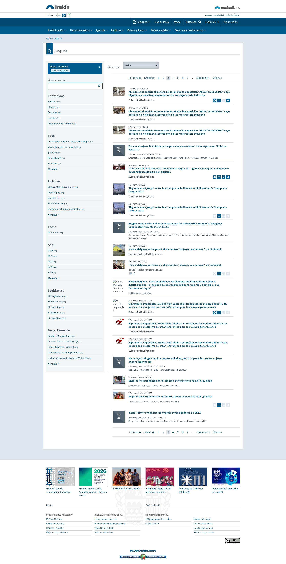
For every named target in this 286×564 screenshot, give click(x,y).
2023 (52, 267)
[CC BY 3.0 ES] (232, 540)
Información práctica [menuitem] (157, 515)
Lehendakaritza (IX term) (63, 347)
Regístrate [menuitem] (210, 21)
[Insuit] (64, 15)
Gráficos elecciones (104, 532)
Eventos (54, 118)
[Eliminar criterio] (99, 67)
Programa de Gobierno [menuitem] (189, 30)
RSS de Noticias (54, 519)
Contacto (208, 15)
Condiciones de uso (203, 528)
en (59, 15)
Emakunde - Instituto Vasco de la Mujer (70, 141)
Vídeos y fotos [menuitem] (136, 30)
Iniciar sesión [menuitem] (230, 21)
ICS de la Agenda (54, 528)
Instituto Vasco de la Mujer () (64, 341)
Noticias (54, 101)
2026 (52, 250)
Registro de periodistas (57, 532)
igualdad (54, 152)
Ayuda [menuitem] (177, 21)
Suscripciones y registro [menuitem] (59, 515)
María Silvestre (57, 203)
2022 (52, 272)
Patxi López (56, 192)
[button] (141, 65)
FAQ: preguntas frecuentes (158, 519)
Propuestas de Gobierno (62, 123)
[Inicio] (57, 7)
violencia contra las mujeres (64, 147)
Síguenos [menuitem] (143, 21)
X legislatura (56, 312)
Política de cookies (203, 524)
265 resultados (60, 70)
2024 (52, 261)
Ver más (52, 169)
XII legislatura (57, 301)
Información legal (202, 519)
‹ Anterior (149, 77)
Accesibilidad (219, 15)
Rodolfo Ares (56, 198)
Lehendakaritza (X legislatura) (65, 352)
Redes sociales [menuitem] (160, 30)
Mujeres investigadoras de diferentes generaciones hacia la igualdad (170, 380)
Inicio (49, 38)
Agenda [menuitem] (101, 30)
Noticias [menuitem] (116, 30)
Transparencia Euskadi (106, 519)
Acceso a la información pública (110, 524)
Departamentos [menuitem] (80, 30)
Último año (55, 232)
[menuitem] (192, 22)
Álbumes (54, 112)
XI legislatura (56, 307)
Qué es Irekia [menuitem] (162, 21)
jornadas (54, 163)
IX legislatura (57, 318)
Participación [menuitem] (56, 30)
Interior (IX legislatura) (61, 336)
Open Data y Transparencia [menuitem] (109, 515)
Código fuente (152, 524)
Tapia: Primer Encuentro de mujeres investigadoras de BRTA (165, 412)
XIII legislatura (57, 296)
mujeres (58, 38)
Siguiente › (203, 77)
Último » (218, 77)
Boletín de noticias (55, 524)
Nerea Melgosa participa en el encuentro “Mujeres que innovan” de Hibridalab (175, 249)
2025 (52, 256)
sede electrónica (232, 15)
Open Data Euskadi (104, 528)
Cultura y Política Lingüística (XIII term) (69, 358)
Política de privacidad (204, 532)
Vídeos (53, 107)
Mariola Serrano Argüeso (63, 187)
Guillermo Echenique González (66, 209)
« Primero (135, 77)
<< (48, 15)
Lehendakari (56, 158)
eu (56, 15)
